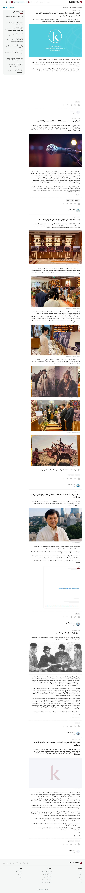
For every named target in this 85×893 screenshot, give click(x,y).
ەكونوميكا (80, 883)
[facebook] (20, 866)
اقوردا (78, 7)
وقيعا (70, 7)
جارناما (20, 880)
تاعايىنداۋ (74, 7)
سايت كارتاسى (19, 874)
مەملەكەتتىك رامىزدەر (47, 880)
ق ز (12, 2)
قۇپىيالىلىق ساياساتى (47, 877)
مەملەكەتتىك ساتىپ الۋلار (46, 886)
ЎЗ (9, 2)
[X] (63, 105)
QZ (21, 2)
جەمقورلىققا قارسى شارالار (47, 883)
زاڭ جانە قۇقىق (70, 200)
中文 (14, 2)
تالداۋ (31, 2)
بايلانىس (20, 877)
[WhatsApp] (75, 105)
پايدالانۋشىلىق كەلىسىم (47, 874)
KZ (23, 2)
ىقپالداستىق (70, 475)
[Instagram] (79, 105)
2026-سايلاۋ (65, 7)
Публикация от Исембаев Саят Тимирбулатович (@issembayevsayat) (61, 605)
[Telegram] (71, 105)
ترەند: (80, 7)
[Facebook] (67, 105)
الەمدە (80, 886)
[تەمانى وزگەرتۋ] (28, 2)
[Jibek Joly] (11, 7)
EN (17, 2)
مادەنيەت (77, 102)
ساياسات (80, 877)
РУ (19, 2)
